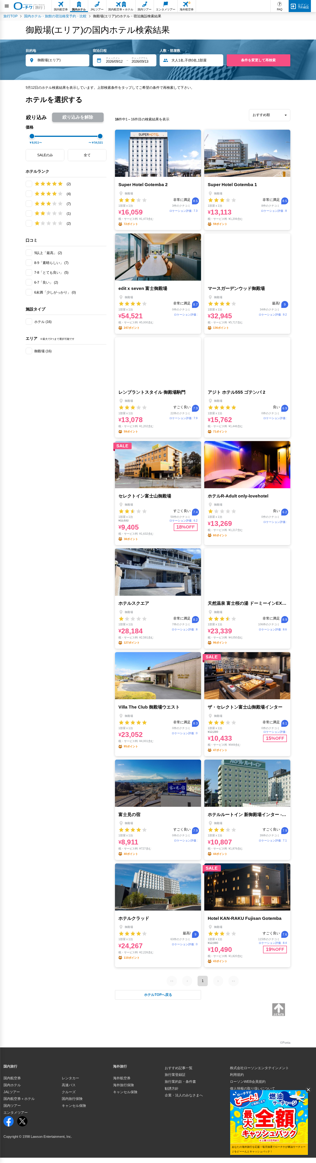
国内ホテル (12, 1085)
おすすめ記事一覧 (178, 1068)
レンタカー (70, 1078)
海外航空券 (121, 1078)
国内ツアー (12, 1106)
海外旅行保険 (123, 1085)
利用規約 (237, 1075)
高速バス (69, 1085)
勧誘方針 (172, 1088)
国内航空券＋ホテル (19, 1099)
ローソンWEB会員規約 (248, 1081)
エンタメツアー (15, 1112)
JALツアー (11, 1092)
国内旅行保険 (72, 1099)
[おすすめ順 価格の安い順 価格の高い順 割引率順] (269, 115)
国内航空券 (12, 1078)
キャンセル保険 (74, 1106)
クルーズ (69, 1092)
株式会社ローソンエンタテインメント (259, 1068)
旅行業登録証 (175, 1075)
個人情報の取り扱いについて (252, 1088)
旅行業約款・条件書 (180, 1081)
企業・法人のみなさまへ (184, 1095)
